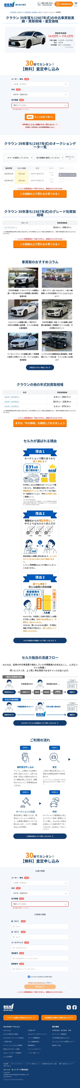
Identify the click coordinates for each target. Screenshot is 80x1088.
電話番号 (14, 953)
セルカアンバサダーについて (37, 1034)
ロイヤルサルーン (11, 227)
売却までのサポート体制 (11, 1049)
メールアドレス (17, 942)
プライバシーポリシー (17, 1064)
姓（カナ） (15, 921)
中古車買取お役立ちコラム (61, 1038)
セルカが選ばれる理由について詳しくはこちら (38, 640)
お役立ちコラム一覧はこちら (38, 367)
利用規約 (30, 982)
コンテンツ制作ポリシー (32, 1064)
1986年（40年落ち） (12, 397)
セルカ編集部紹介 (33, 1041)
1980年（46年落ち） (12, 406)
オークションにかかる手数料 (12, 1045)
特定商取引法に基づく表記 (49, 1064)
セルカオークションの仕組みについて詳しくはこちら (38, 723)
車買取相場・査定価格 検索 (33, 12)
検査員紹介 (31, 1045)
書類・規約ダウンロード (66, 1064)
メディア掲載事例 (33, 1038)
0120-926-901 (47, 5)
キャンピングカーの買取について (63, 1041)
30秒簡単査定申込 (66, 4)
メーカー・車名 (17, 79)
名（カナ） (15, 932)
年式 (13, 89)
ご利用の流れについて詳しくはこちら (38, 836)
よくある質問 (7, 1056)
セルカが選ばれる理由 (10, 1034)
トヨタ (45, 12)
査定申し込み (56, 1045)
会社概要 (5, 1064)
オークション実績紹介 (59, 1034)
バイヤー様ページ (33, 1053)
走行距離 (14, 100)
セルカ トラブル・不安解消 (12, 1053)
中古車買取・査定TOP (16, 12)
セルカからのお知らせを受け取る (41, 977)
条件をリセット (70, 158)
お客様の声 (31, 1030)
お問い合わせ (7, 1066)
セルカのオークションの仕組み (13, 1038)
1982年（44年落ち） (12, 401)
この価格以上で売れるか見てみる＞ (40, 193)
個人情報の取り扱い (40, 982)
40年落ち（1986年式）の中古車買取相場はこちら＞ (40, 127)
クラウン (51, 12)
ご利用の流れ (7, 1041)
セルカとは (7, 1030)
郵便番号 (14, 963)
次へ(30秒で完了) (40, 116)
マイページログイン (34, 1049)
